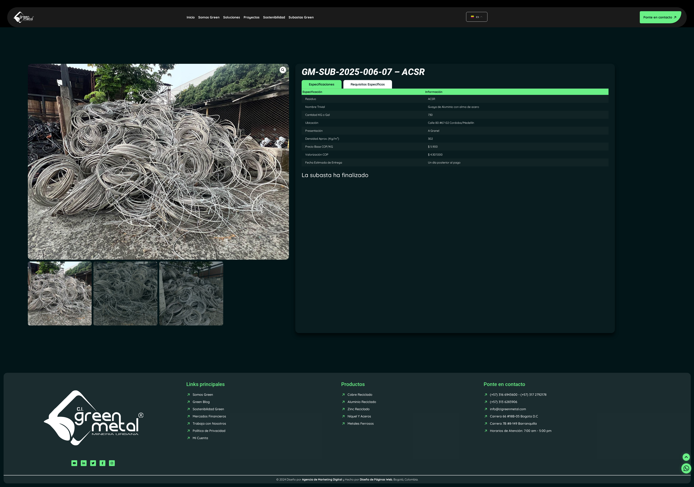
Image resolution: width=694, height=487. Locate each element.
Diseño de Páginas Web (376, 479)
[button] (283, 70)
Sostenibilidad (274, 17)
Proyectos (252, 17)
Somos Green (209, 17)
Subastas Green (301, 17)
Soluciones (231, 17)
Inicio (191, 17)
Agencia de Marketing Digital (322, 479)
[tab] (322, 84)
